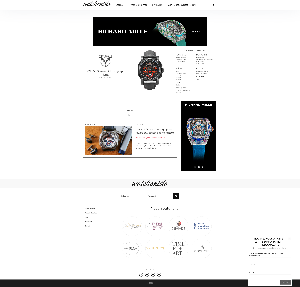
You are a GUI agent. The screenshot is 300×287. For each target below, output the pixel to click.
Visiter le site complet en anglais (182, 5)
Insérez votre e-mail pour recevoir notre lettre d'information (266, 254)
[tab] (130, 113)
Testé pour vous (91, 124)
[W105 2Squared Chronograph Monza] (150, 70)
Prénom (252, 264)
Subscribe (125, 196)
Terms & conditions (91, 213)
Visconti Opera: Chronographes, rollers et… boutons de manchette (155, 131)
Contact (87, 226)
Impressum (88, 222)
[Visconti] (105, 60)
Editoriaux (119, 5)
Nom (251, 273)
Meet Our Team (90, 208)
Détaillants (157, 5)
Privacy (87, 217)
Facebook (141, 275)
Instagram (147, 275)
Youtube (153, 275)
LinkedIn (159, 275)
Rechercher (214, 5)
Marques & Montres (138, 5)
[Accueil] (97, 3)
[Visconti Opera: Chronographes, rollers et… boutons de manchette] (108, 140)
